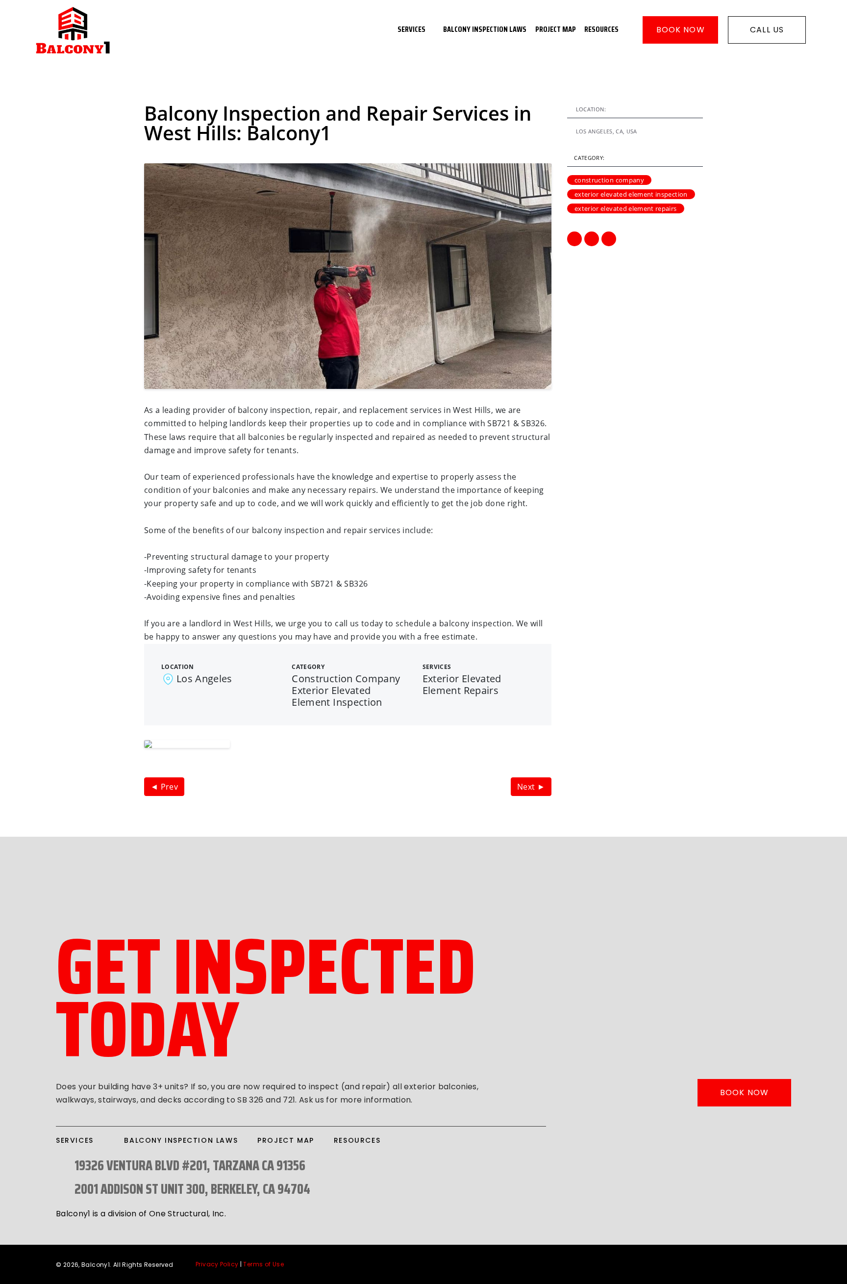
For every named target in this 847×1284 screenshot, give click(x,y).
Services (411, 29)
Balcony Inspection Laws (484, 29)
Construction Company (609, 180)
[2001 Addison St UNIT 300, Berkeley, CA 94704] (61, 1189)
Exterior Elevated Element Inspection (631, 194)
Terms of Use (263, 1264)
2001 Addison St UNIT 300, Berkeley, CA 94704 (192, 1189)
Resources (601, 29)
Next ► (531, 786)
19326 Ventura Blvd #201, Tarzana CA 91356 (190, 1165)
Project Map (555, 29)
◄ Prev (164, 786)
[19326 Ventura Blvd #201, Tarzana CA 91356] (61, 1165)
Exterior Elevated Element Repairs (625, 208)
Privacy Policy (217, 1264)
